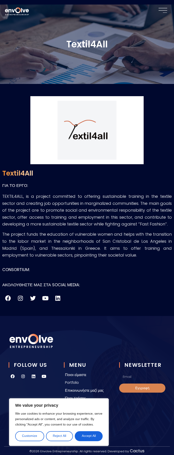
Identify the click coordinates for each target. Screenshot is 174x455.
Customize (29, 436)
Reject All (59, 436)
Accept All (89, 436)
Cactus (137, 451)
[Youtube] (44, 376)
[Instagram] (23, 376)
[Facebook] (13, 376)
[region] (59, 422)
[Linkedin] (33, 376)
